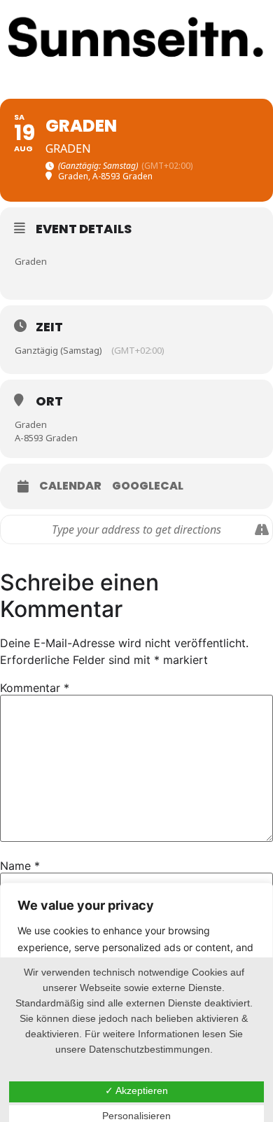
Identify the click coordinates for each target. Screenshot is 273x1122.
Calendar (70, 486)
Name (20, 865)
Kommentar (34, 687)
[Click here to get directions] (261, 529)
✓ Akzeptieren (136, 1090)
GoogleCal (147, 486)
